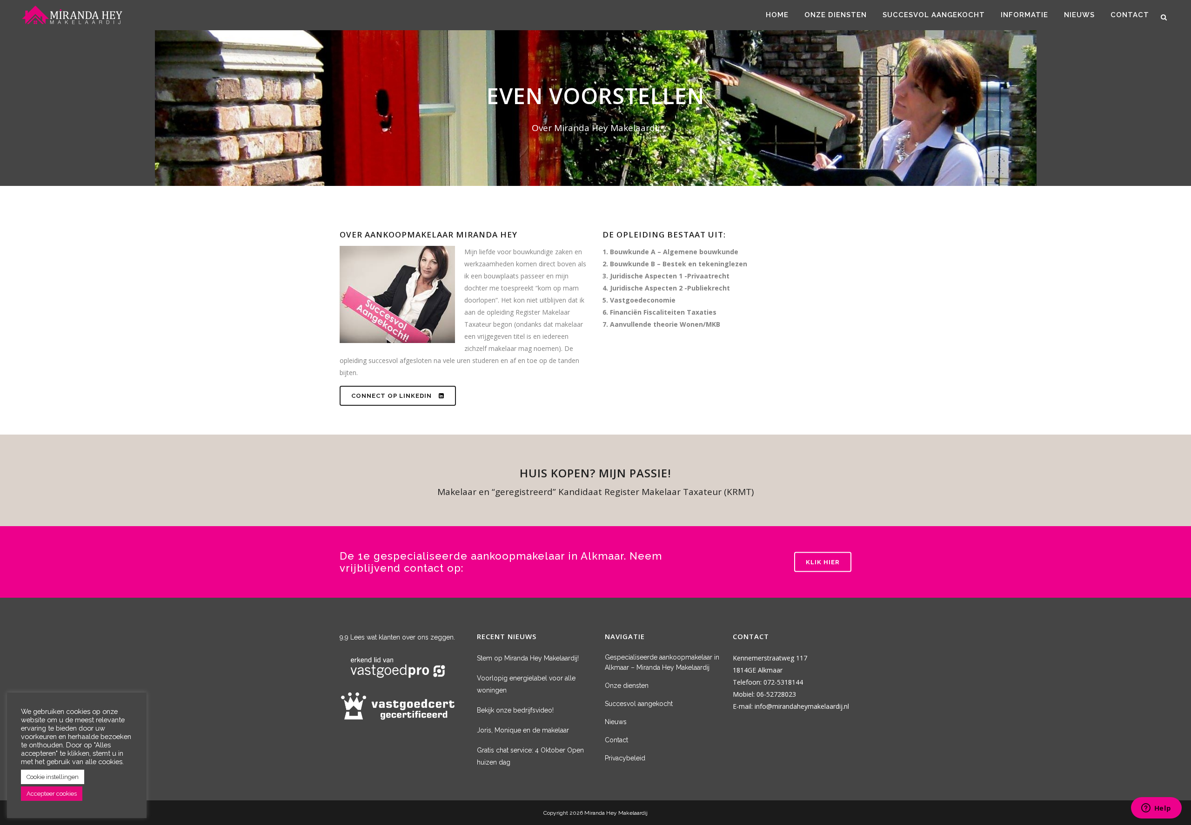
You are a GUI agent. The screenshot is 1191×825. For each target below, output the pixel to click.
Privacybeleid (625, 758)
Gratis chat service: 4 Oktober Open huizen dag (530, 756)
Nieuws (616, 722)
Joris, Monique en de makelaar (523, 730)
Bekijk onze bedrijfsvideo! (515, 710)
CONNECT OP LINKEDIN (391, 395)
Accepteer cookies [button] (52, 793)
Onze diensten (627, 685)
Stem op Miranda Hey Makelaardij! (528, 658)
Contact (616, 740)
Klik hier (823, 561)
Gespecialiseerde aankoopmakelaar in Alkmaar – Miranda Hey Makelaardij (662, 662)
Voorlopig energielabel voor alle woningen (526, 684)
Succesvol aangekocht (639, 703)
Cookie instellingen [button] (53, 776)
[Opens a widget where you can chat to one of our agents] (1156, 808)
